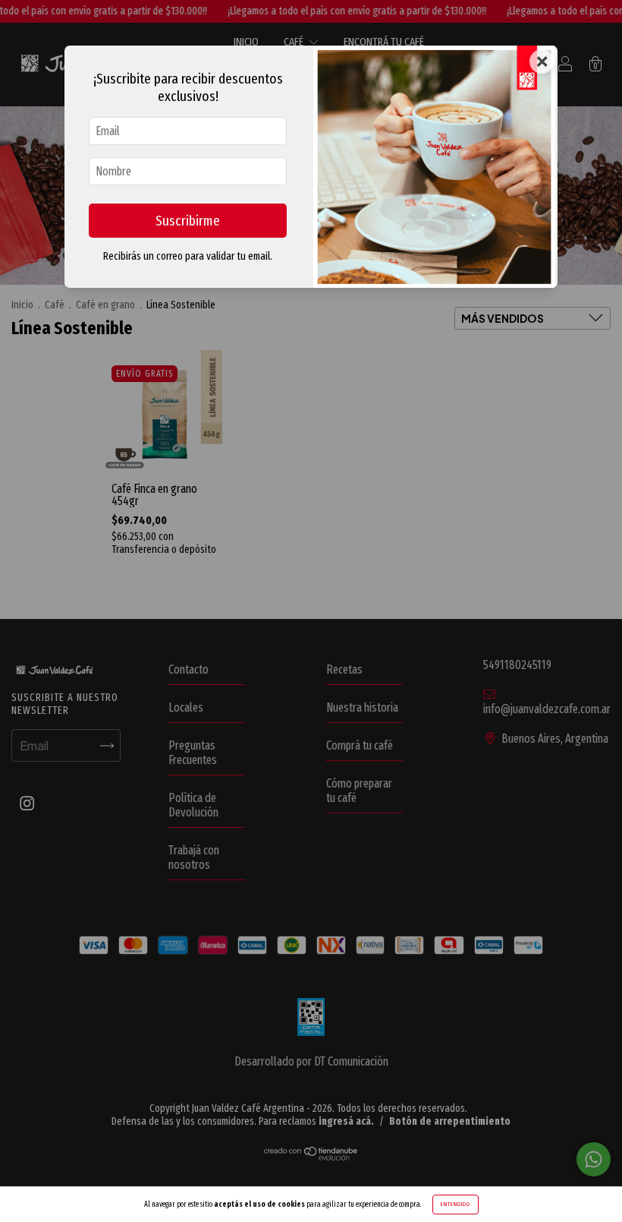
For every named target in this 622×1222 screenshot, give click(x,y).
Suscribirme (188, 220)
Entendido (455, 1204)
